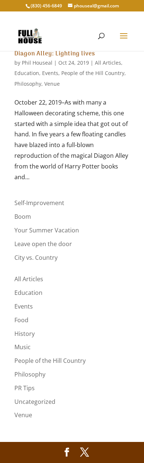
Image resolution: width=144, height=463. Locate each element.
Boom (22, 216)
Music (22, 347)
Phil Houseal (37, 62)
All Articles (108, 62)
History (24, 334)
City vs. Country (36, 257)
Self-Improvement (39, 203)
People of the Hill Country (92, 72)
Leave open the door (43, 244)
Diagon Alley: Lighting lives (54, 54)
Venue (52, 83)
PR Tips (24, 388)
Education (26, 72)
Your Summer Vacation (46, 230)
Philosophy (27, 83)
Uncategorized (34, 402)
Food (21, 320)
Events (50, 72)
